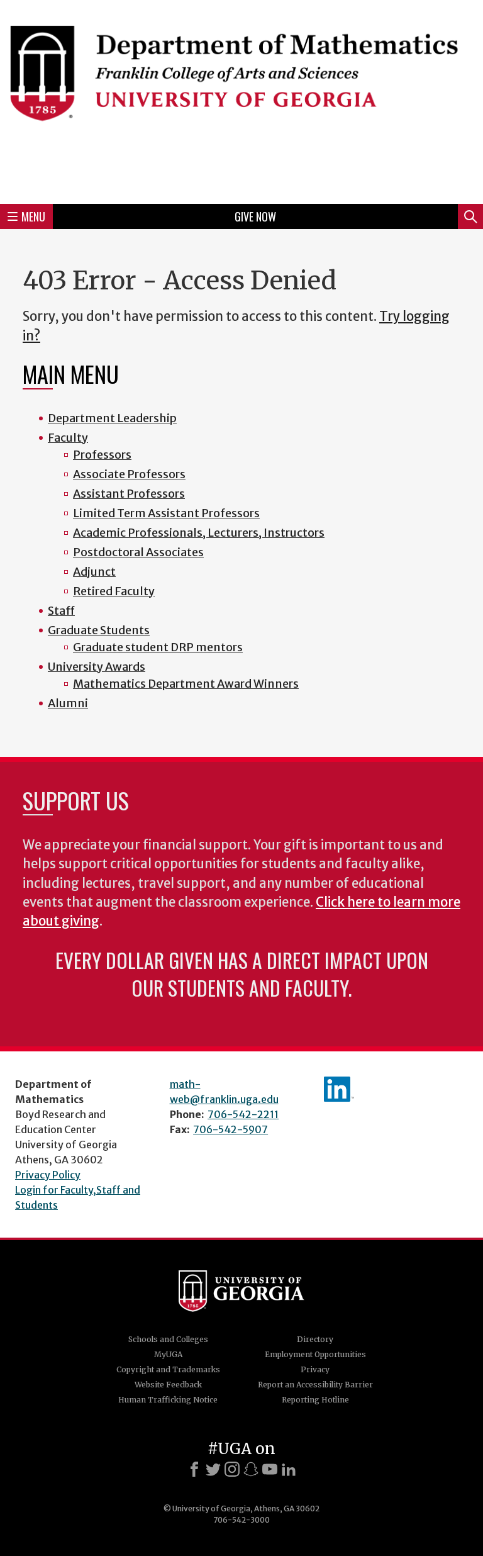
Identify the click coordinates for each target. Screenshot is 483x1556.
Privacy (315, 1369)
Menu (33, 216)
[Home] (241, 100)
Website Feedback (168, 1384)
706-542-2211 (243, 1114)
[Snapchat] (250, 1469)
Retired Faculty (114, 591)
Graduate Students (99, 630)
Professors (102, 454)
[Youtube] (269, 1469)
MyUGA (168, 1354)
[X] (213, 1469)
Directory (315, 1339)
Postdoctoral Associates (138, 552)
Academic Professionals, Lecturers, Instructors (199, 532)
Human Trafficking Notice (168, 1399)
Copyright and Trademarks (168, 1369)
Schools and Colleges (168, 1339)
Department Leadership (112, 418)
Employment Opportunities (315, 1354)
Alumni (68, 703)
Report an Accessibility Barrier (315, 1384)
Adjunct (94, 571)
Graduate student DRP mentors (158, 647)
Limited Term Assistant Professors (166, 513)
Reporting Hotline (315, 1399)
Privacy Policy (47, 1174)
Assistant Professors (129, 493)
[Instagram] (232, 1469)
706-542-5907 (230, 1129)
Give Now (255, 216)
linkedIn (339, 1089)
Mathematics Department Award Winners (186, 683)
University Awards (96, 666)
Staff (61, 610)
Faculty (68, 437)
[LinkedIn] (288, 1469)
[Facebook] (194, 1469)
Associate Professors (129, 474)
